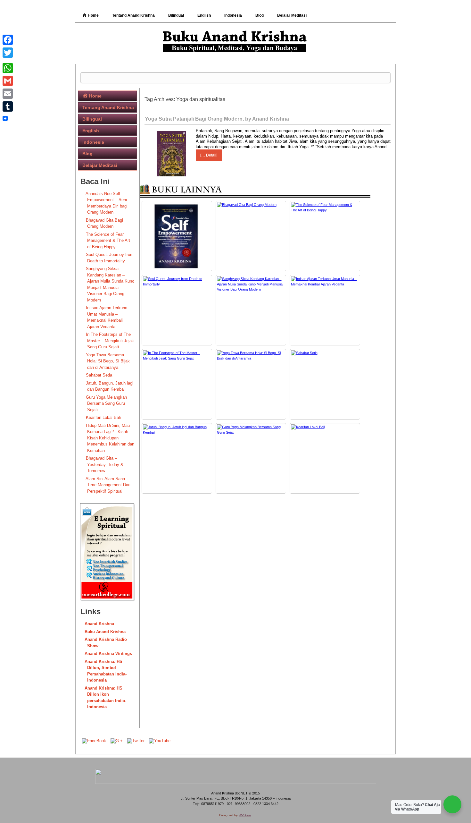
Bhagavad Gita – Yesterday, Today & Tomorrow (104, 464)
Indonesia (233, 15)
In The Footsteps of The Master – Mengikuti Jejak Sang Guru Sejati (110, 340)
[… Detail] (208, 155)
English (204, 15)
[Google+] (7, 60)
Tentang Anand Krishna (133, 15)
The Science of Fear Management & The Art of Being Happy (108, 240)
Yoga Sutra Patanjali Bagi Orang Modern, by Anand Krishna (217, 119)
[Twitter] (7, 52)
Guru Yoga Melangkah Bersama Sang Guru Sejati (106, 403)
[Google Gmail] (7, 80)
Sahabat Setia (99, 375)
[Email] (7, 93)
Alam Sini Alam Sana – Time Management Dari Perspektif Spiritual (108, 485)
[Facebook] (7, 39)
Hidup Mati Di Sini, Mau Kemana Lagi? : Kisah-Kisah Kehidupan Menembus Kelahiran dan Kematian (110, 438)
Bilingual (176, 15)
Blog (259, 15)
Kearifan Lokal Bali (103, 417)
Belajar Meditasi (292, 15)
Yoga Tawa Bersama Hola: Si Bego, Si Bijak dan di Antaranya (108, 361)
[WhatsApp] (7, 68)
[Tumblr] (7, 106)
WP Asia (245, 815)
